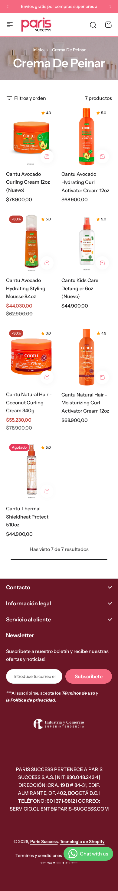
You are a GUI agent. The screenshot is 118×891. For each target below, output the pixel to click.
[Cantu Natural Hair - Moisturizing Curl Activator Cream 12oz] (86, 357)
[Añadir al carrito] (47, 156)
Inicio (38, 50)
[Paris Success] (36, 24)
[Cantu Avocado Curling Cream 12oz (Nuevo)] (31, 136)
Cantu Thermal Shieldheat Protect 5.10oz (27, 516)
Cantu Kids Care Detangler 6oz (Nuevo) (79, 288)
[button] (7, 6)
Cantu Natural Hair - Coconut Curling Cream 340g (29, 402)
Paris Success (44, 841)
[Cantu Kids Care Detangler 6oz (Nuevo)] (86, 243)
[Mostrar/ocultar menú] (9, 24)
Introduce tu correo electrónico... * (35, 676)
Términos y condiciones (38, 855)
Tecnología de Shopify (82, 841)
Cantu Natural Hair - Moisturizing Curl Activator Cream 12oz (85, 403)
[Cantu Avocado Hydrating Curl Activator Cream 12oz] (86, 136)
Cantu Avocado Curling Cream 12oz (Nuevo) (28, 182)
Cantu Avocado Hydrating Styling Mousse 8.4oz (25, 288)
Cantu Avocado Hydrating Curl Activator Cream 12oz (85, 182)
